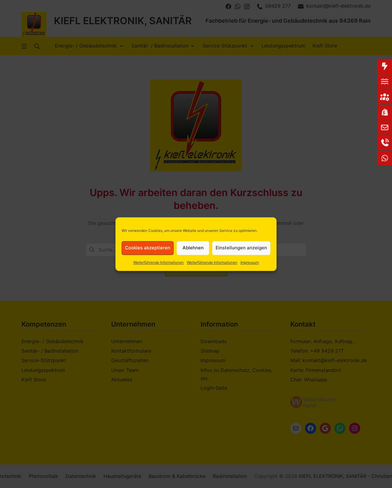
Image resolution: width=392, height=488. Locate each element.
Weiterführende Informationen (158, 262)
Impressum (249, 262)
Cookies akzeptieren (147, 248)
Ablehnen (193, 248)
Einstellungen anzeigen (241, 248)
